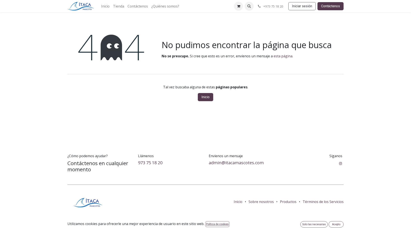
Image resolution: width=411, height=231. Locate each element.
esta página (283, 56)
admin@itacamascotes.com (236, 163)
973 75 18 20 (150, 163)
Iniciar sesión (302, 6)
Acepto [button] (336, 224)
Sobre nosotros (261, 201)
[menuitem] (105, 6)
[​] (340, 163)
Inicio (205, 97)
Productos (288, 201)
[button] (249, 6)
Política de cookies (217, 224)
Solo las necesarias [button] (314, 224)
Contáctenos (330, 6)
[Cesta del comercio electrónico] (238, 6)
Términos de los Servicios (323, 201)
